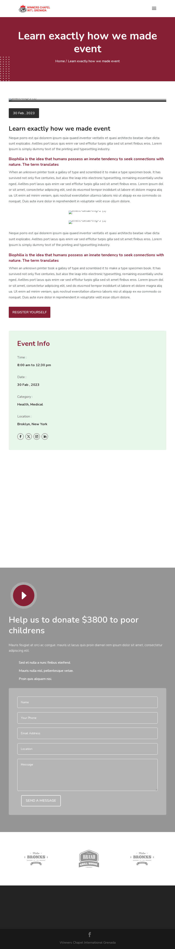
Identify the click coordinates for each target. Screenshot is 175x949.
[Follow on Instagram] (36, 436)
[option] (36, 858)
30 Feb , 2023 (24, 113)
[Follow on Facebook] (20, 436)
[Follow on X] (28, 436)
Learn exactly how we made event (94, 61)
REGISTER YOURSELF (29, 312)
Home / (61, 61)
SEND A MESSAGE (41, 800)
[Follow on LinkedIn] (45, 436)
